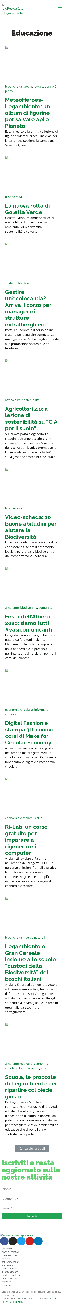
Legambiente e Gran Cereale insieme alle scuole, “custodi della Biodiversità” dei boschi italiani (31, 962)
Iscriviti (32, 1216)
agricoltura (13, 400)
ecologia (26, 1064)
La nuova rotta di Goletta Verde (27, 208)
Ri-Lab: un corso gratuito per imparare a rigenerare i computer (26, 840)
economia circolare (19, 710)
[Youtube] (30, 1241)
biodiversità (13, 86)
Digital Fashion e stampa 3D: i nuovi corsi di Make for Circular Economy (29, 733)
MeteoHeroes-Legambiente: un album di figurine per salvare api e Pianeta (27, 113)
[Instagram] (13, 1241)
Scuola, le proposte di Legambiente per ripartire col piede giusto (31, 1087)
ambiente (12, 608)
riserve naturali (34, 937)
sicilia (38, 818)
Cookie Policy (16, 1301)
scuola (45, 1068)
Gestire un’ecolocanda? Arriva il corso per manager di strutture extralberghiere (28, 308)
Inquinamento (29, 1068)
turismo (29, 283)
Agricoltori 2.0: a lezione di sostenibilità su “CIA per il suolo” (31, 418)
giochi (27, 86)
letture (38, 86)
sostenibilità (14, 283)
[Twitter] (21, 1241)
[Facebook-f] (4, 1241)
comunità (45, 608)
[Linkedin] (38, 1241)
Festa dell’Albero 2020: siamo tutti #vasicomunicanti (28, 623)
